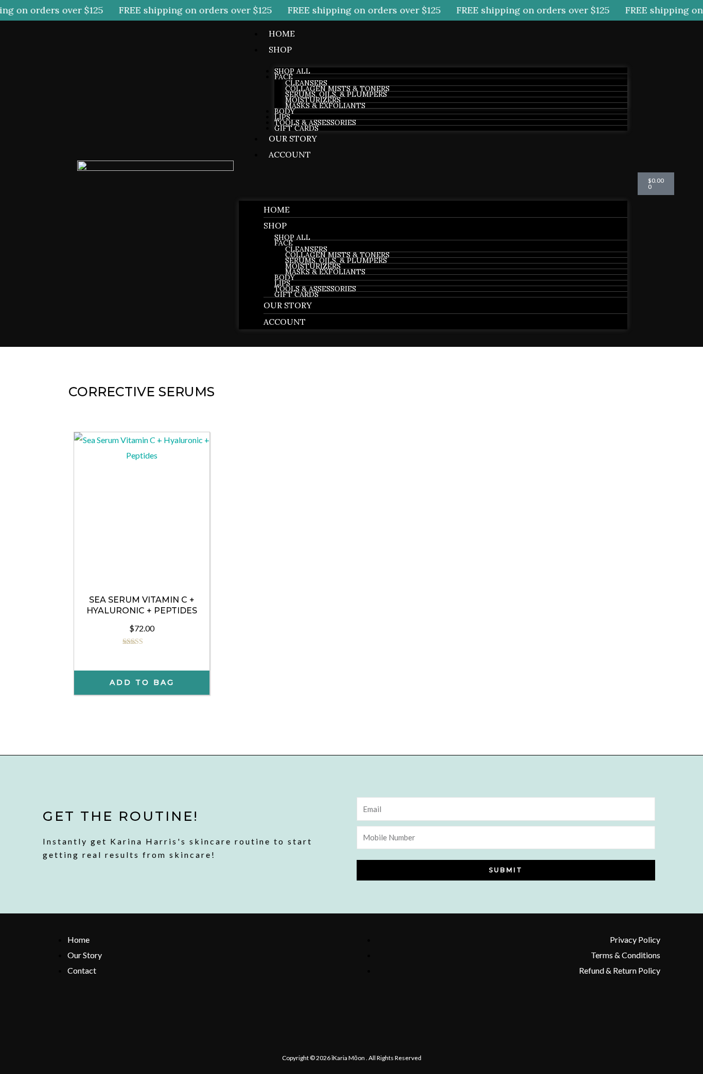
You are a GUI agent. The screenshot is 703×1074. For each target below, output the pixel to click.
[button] (433, 182)
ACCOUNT (290, 154)
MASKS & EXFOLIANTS (325, 105)
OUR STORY (293, 138)
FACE (283, 76)
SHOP (280, 49)
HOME (282, 33)
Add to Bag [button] (142, 682)
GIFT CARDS (296, 128)
